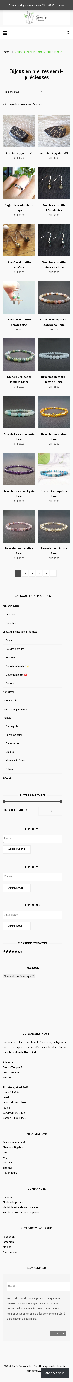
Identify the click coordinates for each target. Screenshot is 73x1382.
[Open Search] (68, 33)
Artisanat (10, 614)
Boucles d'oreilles (15, 649)
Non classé (8, 692)
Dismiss (60, 5)
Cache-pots (12, 726)
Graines (10, 752)
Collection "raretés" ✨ (18, 666)
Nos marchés (10, 1252)
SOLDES (7, 777)
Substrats (10, 769)
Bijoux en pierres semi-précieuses (20, 631)
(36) (13, 952)
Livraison (8, 1197)
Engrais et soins (14, 735)
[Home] (36, 24)
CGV (5, 1152)
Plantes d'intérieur (15, 760)
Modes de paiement (14, 1202)
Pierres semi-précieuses (15, 709)
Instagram (9, 1241)
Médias (7, 1247)
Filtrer (50, 811)
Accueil (9, 52)
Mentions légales (13, 1147)
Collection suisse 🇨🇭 (16, 674)
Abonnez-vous (54, 1373)
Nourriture (11, 623)
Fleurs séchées (13, 743)
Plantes (7, 717)
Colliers (10, 683)
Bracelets (10, 657)
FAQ (5, 1157)
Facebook (9, 1236)
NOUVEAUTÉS (10, 700)
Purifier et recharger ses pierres (22, 1212)
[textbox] (33, 838)
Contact (7, 1162)
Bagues (9, 640)
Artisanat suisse (11, 605)
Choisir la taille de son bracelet (21, 1207)
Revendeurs (10, 1172)
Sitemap (8, 1167)
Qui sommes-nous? (14, 1142)
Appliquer (17, 849)
